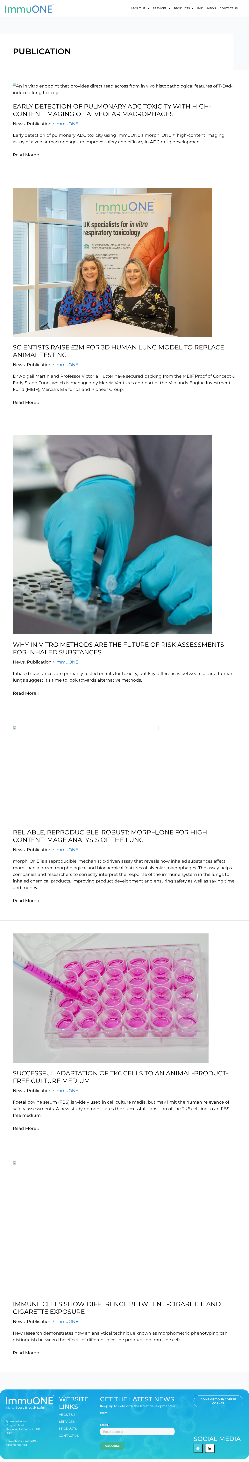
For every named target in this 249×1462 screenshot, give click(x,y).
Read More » (26, 155)
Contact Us (229, 8)
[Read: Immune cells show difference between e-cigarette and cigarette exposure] (112, 1227)
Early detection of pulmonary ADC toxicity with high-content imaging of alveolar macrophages (112, 110)
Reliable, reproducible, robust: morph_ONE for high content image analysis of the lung (110, 836)
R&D (200, 8)
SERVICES (160, 8)
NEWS (211, 8)
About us (138, 8)
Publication (39, 123)
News (19, 123)
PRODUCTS (182, 8)
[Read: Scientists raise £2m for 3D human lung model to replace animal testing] (112, 262)
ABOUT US (67, 1414)
